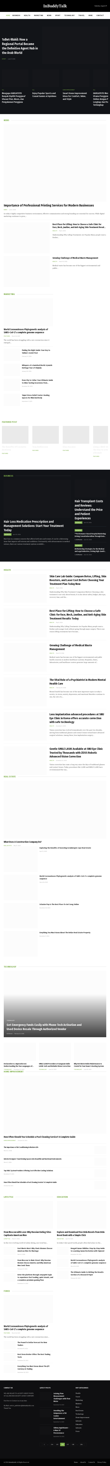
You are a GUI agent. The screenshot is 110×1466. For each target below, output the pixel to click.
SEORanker (79, 539)
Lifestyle (7, 1238)
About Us (83, 1462)
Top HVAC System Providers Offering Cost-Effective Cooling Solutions (28, 1171)
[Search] (3, 6)
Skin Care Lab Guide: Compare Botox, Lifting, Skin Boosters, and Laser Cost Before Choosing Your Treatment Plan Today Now (78, 580)
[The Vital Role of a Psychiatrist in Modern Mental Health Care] (25, 691)
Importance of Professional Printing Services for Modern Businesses (49, 205)
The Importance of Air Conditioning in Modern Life (21, 1147)
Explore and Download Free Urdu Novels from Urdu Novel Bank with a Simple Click (81, 1234)
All (3, 90)
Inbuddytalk (12, 1462)
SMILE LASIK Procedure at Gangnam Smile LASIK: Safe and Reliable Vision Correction (54, 1065)
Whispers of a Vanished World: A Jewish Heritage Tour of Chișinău (37, 366)
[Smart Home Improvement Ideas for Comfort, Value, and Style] (76, 78)
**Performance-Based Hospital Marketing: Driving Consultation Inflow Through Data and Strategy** (90, 535)
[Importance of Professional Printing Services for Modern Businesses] (55, 163)
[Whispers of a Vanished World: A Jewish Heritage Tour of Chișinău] (12, 370)
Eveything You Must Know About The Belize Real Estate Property (65, 932)
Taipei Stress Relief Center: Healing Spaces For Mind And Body (36, 396)
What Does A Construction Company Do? (23, 841)
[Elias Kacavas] (76, 435)
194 (52, 1444)
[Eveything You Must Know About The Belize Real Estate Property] (21, 944)
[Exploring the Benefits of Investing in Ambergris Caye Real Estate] (21, 859)
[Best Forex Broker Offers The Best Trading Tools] (10, 1357)
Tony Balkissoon (40, 447)
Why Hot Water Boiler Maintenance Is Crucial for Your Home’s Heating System (89, 1065)
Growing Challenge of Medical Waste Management (75, 258)
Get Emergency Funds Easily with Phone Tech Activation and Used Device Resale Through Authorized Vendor (44, 1027)
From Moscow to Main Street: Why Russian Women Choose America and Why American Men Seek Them (34, 1263)
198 (73, 1444)
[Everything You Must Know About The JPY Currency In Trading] (10, 1369)
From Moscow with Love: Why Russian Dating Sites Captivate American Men (27, 1234)
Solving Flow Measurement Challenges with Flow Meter (61, 1397)
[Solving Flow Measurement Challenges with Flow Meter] (46, 1396)
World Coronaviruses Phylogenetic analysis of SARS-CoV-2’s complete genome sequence (26, 331)
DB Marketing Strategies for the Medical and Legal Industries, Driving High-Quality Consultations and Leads (90, 550)
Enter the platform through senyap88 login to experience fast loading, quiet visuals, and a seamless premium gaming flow (35, 1277)
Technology (69, 15)
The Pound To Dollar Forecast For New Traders (32, 1343)
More (91, 15)
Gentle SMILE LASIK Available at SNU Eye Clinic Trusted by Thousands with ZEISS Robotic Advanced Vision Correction (76, 752)
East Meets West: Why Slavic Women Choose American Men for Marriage (35, 1249)
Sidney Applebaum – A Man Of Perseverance (61, 1430)
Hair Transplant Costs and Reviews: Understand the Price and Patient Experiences (89, 509)
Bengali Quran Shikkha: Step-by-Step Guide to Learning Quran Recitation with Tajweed (88, 1249)
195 (57, 1444)
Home (8, 15)
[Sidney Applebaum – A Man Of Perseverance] (46, 1430)
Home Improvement (69, 90)
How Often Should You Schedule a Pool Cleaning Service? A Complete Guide (39, 1137)
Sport (57, 15)
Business (16, 15)
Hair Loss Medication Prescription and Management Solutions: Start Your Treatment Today (34, 526)
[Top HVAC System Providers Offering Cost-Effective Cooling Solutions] (100, 1173)
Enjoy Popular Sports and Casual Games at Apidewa (44, 94)
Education (60, 1238)
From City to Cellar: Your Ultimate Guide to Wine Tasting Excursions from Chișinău (37, 381)
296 (81, 1444)
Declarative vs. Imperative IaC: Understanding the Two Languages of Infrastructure (18, 1065)
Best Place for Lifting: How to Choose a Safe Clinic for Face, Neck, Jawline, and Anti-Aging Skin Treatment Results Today (79, 226)
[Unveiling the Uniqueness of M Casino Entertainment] (46, 1413)
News (49, 15)
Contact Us (91, 1462)
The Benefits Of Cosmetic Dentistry (14, 448)
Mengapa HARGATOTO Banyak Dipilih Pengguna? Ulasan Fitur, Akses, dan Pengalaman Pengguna (14, 97)
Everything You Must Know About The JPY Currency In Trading (34, 1367)
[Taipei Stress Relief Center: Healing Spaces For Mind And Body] (12, 400)
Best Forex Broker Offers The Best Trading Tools (34, 1355)
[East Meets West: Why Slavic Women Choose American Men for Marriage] (10, 1251)
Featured (7, 336)
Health (27, 15)
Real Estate (8, 845)
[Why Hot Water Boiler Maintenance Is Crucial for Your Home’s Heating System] (90, 1052)
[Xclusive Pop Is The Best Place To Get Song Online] (21, 915)
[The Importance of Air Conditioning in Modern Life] (100, 1150)
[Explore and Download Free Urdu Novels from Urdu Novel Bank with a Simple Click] (81, 1215)
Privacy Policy (101, 1462)
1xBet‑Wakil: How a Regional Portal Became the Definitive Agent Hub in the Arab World (20, 46)
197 (68, 1444)
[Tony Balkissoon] (45, 435)
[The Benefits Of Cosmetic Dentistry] (15, 435)
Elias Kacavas (69, 447)
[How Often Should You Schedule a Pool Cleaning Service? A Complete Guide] (55, 1105)
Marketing (38, 15)
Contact (100, 15)
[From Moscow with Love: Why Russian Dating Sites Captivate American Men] (28, 1215)
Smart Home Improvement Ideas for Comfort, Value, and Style (75, 96)
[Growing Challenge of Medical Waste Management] (27, 271)
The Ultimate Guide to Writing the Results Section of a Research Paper (87, 1273)
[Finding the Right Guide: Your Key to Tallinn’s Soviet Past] (12, 355)
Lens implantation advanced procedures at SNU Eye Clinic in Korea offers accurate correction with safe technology (77, 718)
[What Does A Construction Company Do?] (55, 810)
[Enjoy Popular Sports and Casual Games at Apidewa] (45, 78)
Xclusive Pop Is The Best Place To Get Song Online (59, 904)
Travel (81, 15)
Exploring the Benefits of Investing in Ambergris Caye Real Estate (65, 848)
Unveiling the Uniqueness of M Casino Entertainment (59, 1414)
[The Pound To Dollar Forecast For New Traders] (10, 1345)
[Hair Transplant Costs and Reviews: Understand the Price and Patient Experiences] (90, 488)
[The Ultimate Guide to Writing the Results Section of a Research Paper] (63, 1275)
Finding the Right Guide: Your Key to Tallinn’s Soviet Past (36, 351)
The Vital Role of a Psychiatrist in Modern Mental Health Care (78, 681)
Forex (77, 1431)
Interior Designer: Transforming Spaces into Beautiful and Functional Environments (33, 1159)
